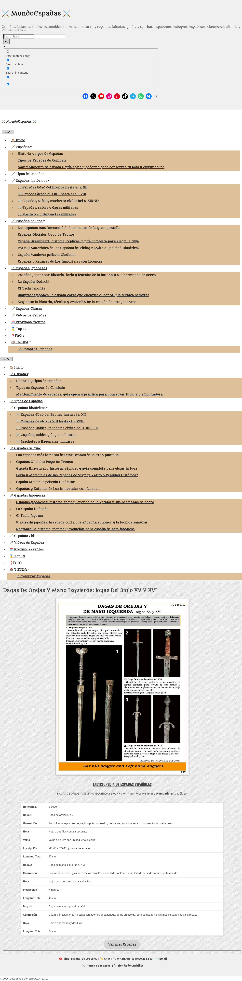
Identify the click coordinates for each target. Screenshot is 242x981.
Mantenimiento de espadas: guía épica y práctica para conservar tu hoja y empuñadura (91, 167)
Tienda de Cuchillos (131, 965)
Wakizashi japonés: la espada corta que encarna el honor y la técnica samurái (83, 295)
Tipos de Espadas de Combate (42, 160)
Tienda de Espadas (98, 965)
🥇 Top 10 (19, 329)
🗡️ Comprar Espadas (35, 349)
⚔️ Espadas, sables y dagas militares (48, 207)
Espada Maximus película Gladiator (47, 255)
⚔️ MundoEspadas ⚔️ (36, 13)
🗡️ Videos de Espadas (28, 315)
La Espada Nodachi (33, 282)
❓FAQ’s (17, 335)
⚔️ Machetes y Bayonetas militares (47, 214)
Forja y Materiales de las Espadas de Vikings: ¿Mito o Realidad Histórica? (79, 248)
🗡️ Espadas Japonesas (29, 268)
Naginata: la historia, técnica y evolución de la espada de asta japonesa (77, 302)
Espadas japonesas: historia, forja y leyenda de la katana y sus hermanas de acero (87, 275)
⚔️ (83, 965)
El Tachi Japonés (31, 288)
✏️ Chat (105, 958)
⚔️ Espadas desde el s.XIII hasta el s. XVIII (52, 194)
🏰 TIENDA (19, 342)
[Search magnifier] (6, 41)
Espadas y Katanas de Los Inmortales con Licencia (60, 261)
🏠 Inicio (18, 140)
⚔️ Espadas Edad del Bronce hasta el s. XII (52, 187)
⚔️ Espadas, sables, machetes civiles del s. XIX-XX (58, 201)
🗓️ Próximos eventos (28, 322)
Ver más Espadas (122, 944)
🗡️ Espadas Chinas (26, 309)
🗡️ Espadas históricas (29, 181)
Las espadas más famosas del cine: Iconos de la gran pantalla (69, 228)
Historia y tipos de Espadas (40, 154)
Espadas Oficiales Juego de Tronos (46, 234)
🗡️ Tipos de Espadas (27, 174)
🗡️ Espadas (20, 147)
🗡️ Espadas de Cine (27, 221)
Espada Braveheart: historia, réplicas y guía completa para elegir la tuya (78, 241)
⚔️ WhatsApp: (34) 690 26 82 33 (133, 958)
